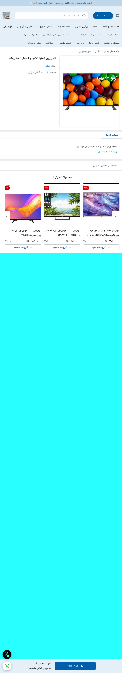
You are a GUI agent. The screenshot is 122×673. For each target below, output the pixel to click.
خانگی (97, 51)
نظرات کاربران (111, 135)
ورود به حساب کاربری (107, 151)
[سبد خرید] (117, 16)
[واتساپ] (7, 666)
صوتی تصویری (85, 51)
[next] (6, 217)
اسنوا (47, 66)
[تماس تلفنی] (7, 654)
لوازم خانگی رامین (111, 51)
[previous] (116, 217)
